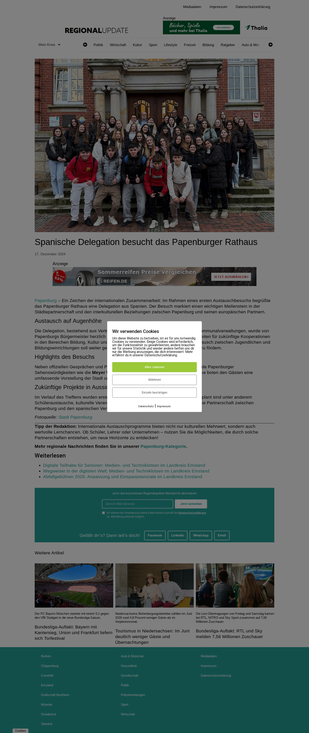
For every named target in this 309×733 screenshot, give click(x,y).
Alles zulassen (155, 367)
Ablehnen (154, 380)
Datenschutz (146, 406)
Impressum (164, 406)
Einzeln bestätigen (154, 392)
